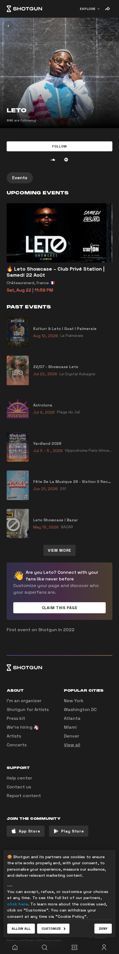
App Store (29, 831)
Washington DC (80, 709)
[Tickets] (74, 947)
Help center (19, 778)
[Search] (45, 947)
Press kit (16, 718)
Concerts (17, 745)
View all (72, 745)
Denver (71, 736)
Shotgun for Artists (28, 709)
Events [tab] (19, 178)
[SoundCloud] (53, 160)
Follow (59, 146)
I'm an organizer (24, 701)
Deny (103, 928)
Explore (88, 9)
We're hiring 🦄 (23, 727)
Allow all (21, 928)
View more (59, 550)
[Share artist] (107, 9)
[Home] (24, 9)
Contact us (19, 787)
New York (74, 701)
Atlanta (72, 718)
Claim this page (59, 607)
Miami (70, 727)
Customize (51, 928)
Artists (14, 736)
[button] (59, 146)
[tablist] (59, 177)
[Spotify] (66, 160)
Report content (24, 796)
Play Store (72, 831)
